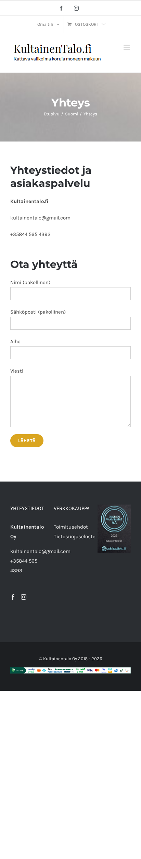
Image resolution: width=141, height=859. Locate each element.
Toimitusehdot (71, 527)
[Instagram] (23, 597)
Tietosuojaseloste (74, 536)
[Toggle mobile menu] (127, 47)
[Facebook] (13, 597)
